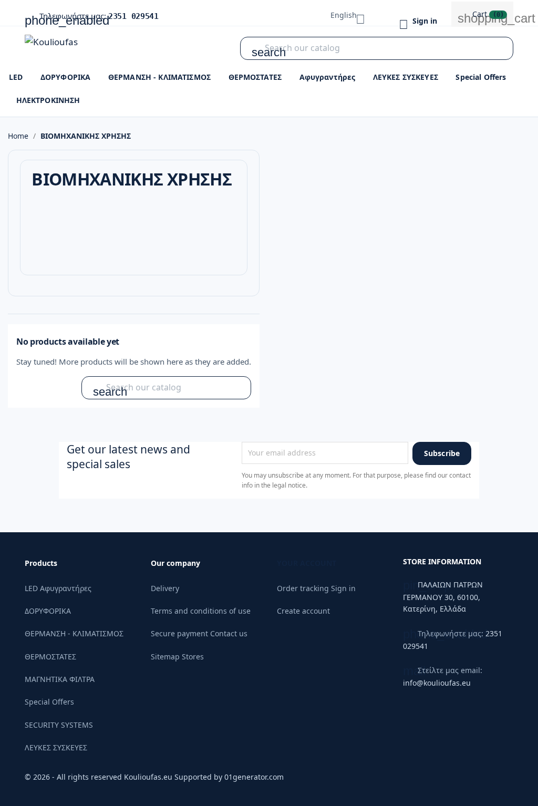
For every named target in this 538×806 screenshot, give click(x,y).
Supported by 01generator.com (229, 777)
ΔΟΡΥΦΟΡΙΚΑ (65, 77)
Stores (193, 657)
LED (16, 77)
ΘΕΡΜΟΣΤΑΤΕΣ (255, 77)
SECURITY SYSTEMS (59, 725)
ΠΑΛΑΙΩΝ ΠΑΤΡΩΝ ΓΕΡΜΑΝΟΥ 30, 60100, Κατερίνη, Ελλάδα (443, 597)
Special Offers (481, 77)
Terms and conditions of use (201, 611)
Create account (303, 611)
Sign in (343, 588)
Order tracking (303, 588)
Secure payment (179, 633)
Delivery (165, 588)
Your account (306, 563)
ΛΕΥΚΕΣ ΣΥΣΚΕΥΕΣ (405, 77)
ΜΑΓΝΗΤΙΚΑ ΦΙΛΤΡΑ (60, 679)
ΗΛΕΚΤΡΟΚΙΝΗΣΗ (48, 100)
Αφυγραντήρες (327, 77)
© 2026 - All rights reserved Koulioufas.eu (99, 777)
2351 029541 (133, 16)
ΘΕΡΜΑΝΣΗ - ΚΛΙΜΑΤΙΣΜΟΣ (159, 77)
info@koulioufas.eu (437, 683)
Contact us (228, 633)
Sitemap (165, 657)
